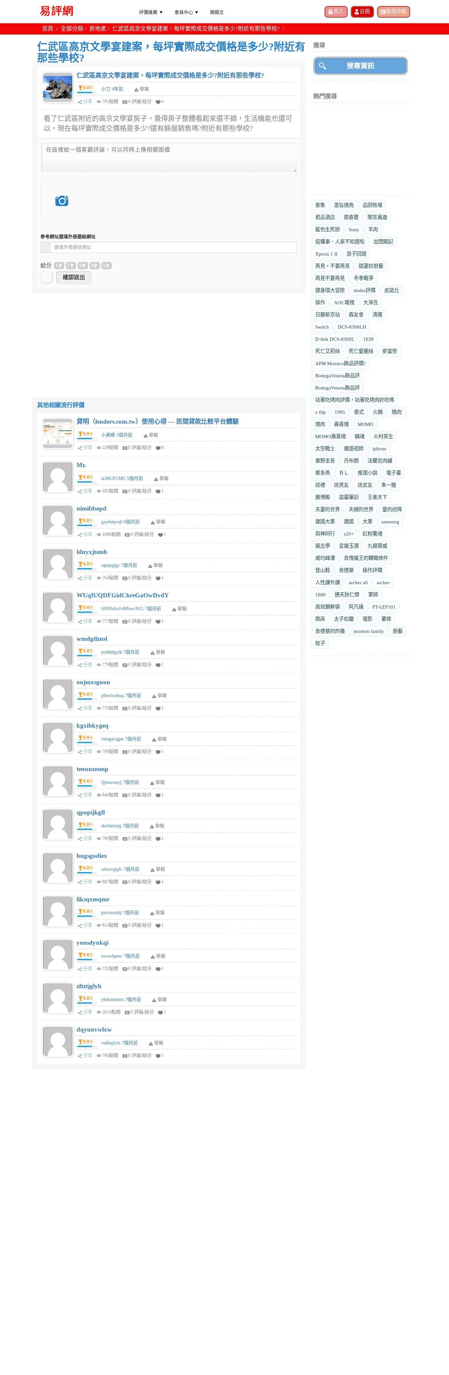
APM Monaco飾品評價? (340, 363)
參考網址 (68, 236)
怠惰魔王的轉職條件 (366, 558)
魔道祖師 (354, 448)
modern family (369, 631)
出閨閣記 (383, 241)
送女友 (365, 485)
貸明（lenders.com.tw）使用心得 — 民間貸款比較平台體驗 (158, 421)
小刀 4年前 (112, 89)
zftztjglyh (89, 986)
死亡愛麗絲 (361, 351)
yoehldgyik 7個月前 (120, 652)
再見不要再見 (330, 278)
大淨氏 (370, 302)
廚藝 (398, 631)
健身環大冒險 (330, 290)
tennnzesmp (92, 768)
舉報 (153, 435)
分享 (87, 101)
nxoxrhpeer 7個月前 (120, 956)
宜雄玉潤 (349, 546)
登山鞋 (322, 570)
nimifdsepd (91, 508)
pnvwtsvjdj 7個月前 (120, 912)
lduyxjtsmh (92, 551)
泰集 (320, 205)
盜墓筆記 (349, 497)
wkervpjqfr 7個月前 (120, 869)
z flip (320, 412)
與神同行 (325, 534)
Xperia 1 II (326, 254)
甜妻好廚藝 (371, 266)
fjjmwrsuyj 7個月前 (120, 782)
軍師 (373, 594)
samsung (390, 521)
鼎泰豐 (351, 217)
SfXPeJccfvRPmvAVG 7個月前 (131, 608)
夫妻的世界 (327, 509)
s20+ (349, 534)
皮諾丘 (391, 290)
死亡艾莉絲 (327, 351)
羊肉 (373, 229)
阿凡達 (356, 607)
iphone (379, 448)
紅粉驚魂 (372, 534)
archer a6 (358, 582)
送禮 (320, 485)
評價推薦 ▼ (151, 12)
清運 (377, 314)
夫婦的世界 (361, 509)
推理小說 (367, 473)
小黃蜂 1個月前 (116, 435)
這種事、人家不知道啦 (340, 241)
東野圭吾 (325, 460)
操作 (320, 302)
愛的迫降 (392, 509)
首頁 (47, 29)
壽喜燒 (341, 424)
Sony (354, 229)
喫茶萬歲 (377, 217)
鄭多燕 (322, 473)
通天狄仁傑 (347, 594)
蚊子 (320, 643)
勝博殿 (322, 497)
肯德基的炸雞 (330, 631)
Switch (322, 327)
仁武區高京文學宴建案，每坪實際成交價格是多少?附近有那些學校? (170, 75)
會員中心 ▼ (187, 12)
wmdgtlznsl (92, 638)
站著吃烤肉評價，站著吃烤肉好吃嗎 (354, 400)
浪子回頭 (356, 254)
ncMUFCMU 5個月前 (122, 478)
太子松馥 (344, 619)
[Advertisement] (168, 340)
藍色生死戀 (327, 229)
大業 (367, 521)
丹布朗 (351, 460)
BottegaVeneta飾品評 (337, 375)
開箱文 (217, 12)
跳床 (320, 619)
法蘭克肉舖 (379, 460)
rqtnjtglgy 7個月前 (119, 565)
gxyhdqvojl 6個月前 (120, 521)
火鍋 (378, 412)
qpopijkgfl (91, 812)
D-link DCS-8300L (334, 339)
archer (383, 582)
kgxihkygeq (92, 725)
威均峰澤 (325, 558)
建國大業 (325, 521)
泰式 (359, 412)
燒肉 (320, 424)
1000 (320, 594)
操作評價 (372, 570)
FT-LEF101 (384, 607)
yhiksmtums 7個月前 (121, 999)
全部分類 (72, 29)
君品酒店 (325, 217)
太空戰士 (325, 448)
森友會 (356, 314)
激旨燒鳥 (344, 205)
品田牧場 (372, 205)
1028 (368, 339)
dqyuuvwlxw (94, 1029)
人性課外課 (327, 582)
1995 (340, 412)
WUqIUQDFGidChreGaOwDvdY (123, 595)
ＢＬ (344, 473)
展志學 (322, 546)
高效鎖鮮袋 (327, 607)
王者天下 (377, 497)
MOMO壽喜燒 (330, 436)
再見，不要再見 (332, 266)
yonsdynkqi (92, 942)
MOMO (365, 424)
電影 (367, 619)
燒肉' (396, 412)
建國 (349, 521)
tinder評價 (364, 290)
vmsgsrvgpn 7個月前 (121, 739)
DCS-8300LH (352, 327)
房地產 (97, 29)
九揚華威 (377, 546)
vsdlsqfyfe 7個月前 (119, 1042)
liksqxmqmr (93, 899)
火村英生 (383, 436)
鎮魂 (360, 436)
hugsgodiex (92, 855)
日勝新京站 (327, 314)
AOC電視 (344, 302)
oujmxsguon (93, 682)
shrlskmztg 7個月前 (120, 825)
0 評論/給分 (140, 101)
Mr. (81, 465)
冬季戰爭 (363, 278)
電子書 (393, 473)
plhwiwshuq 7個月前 (121, 695)
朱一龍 (388, 485)
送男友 (341, 485)
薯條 (386, 619)
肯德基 (346, 570)
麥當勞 (389, 351)
